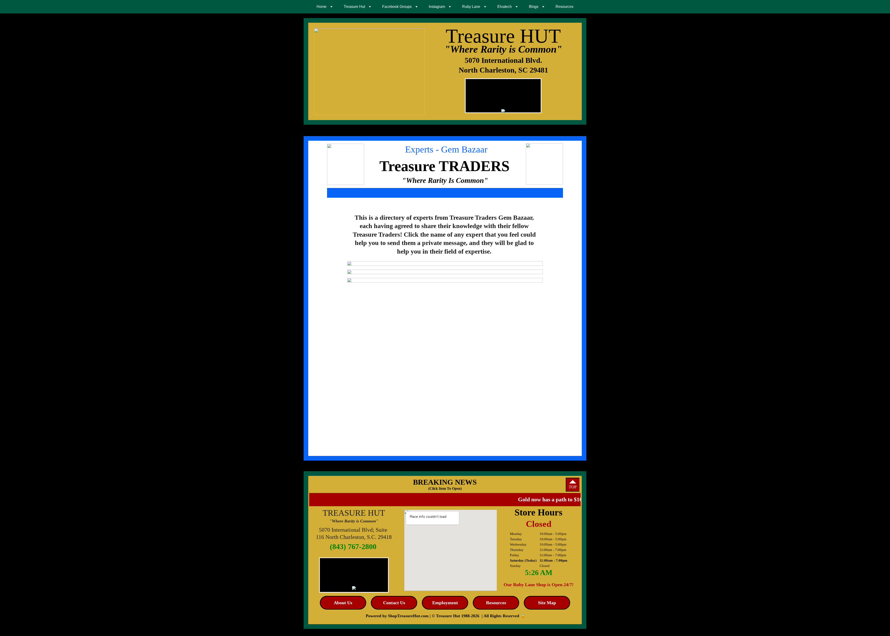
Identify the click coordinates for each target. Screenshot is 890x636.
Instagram (437, 7)
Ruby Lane (471, 7)
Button (411, 270)
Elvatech (504, 7)
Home (322, 7)
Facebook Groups (397, 7)
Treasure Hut (354, 7)
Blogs (533, 7)
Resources (564, 7)
